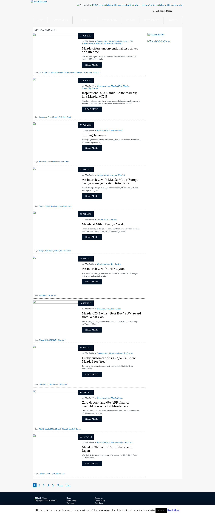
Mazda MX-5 (89, 44)
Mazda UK (81, 72)
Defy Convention (50, 72)
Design (130, 20)
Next (59, 485)
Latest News (60, 20)
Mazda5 (72, 429)
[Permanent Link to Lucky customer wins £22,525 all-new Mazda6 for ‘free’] (55, 347)
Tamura (78, 429)
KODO (47, 206)
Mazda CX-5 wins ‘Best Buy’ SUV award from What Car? (111, 315)
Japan (53, 473)
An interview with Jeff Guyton (103, 269)
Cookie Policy (100, 500)
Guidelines (99, 503)
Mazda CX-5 (61, 72)
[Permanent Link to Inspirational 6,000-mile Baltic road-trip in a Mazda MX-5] (55, 80)
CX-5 (41, 72)
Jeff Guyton (49, 251)
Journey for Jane (45, 117)
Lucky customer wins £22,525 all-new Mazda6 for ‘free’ (109, 359)
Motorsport (151, 20)
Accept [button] (161, 510)
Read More (173, 510)
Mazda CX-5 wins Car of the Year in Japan (107, 448)
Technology (109, 20)
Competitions (102, 41)
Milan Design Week (64, 206)
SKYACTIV (96, 72)
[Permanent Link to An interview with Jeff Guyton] (55, 258)
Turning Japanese (94, 135)
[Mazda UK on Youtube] (169, 5)
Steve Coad (67, 117)
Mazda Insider (117, 130)
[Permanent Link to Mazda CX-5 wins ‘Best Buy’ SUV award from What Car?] (55, 302)
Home (40, 20)
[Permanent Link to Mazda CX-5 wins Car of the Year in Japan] (55, 436)
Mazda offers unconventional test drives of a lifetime (110, 50)
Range (85, 20)
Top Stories (118, 44)
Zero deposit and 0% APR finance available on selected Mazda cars (106, 404)
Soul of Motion (65, 251)
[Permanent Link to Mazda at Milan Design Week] (55, 213)
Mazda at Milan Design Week (103, 224)
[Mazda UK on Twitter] (143, 5)
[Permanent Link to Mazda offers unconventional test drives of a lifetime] (55, 35)
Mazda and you (115, 41)
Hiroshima (43, 161)
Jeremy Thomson (54, 161)
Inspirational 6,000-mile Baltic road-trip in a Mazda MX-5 (110, 94)
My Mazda (108, 44)
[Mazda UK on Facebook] (117, 5)
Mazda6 (99, 44)
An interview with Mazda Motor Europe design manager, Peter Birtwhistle (110, 181)
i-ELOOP (42, 384)
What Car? (61, 340)
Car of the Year (44, 473)
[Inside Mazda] (39, 1)
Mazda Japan (66, 161)
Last (68, 485)
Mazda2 (58, 429)
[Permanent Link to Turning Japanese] (55, 124)
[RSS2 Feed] (96, 5)
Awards (173, 20)
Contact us (98, 498)
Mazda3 (65, 429)
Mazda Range (117, 398)
